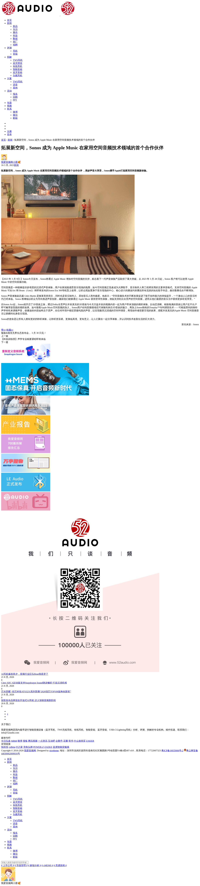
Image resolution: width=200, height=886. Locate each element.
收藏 (9, 330)
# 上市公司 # (7, 865)
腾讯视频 (32, 741)
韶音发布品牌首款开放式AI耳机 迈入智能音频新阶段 (28, 700)
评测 (9, 48)
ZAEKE (48, 747)
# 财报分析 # (34, 865)
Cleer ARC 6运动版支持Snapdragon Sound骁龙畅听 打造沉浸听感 (34, 683)
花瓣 (65, 741)
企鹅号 (59, 741)
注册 (9, 131)
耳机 (15, 51)
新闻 (9, 23)
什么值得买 (80, 741)
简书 (71, 741)
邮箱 (15, 118)
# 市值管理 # (21, 865)
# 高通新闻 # (60, 865)
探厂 (15, 41)
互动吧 (51, 741)
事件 (15, 32)
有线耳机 (17, 66)
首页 (9, 20)
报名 (15, 94)
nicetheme (54, 750)
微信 (15, 115)
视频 (9, 106)
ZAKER (90, 741)
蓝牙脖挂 (17, 63)
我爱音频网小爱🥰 (10, 162)
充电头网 (28, 747)
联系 (9, 109)
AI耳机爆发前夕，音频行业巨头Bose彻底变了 (24, 674)
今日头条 (6, 741)
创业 (15, 35)
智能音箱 (17, 69)
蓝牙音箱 (17, 72)
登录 (9, 134)
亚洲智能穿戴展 (61, 747)
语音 (15, 84)
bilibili (14, 741)
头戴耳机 (17, 75)
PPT (15, 100)
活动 (9, 91)
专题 (9, 102)
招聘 (15, 44)
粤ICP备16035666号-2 (172, 750)
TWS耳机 (18, 60)
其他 (15, 88)
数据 (15, 38)
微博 (15, 112)
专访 (15, 29)
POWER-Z (38, 747)
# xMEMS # (47, 865)
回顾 (15, 97)
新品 (15, 26)
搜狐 (25, 741)
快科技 (4, 747)
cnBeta (12, 747)
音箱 (15, 54)
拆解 (9, 57)
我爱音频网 (30, 750)
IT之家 (19, 747)
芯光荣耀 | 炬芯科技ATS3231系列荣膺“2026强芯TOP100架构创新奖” (36, 691)
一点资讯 (42, 741)
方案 (9, 78)
